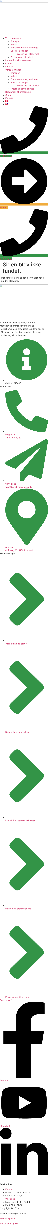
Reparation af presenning (18, 60)
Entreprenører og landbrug (24, 47)
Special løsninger (19, 50)
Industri (14, 44)
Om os (8, 63)
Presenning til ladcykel (27, 54)
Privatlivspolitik (7, 1218)
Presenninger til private (22, 57)
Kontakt (9, 66)
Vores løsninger (13, 38)
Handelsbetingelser (9, 1223)
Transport (16, 41)
